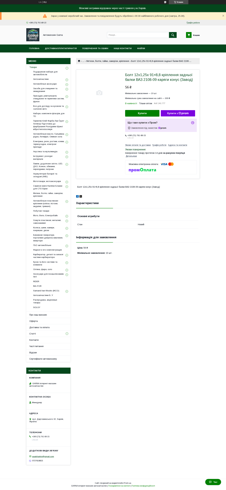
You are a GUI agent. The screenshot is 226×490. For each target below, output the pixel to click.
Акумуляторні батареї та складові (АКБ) (45, 175)
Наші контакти (123, 48)
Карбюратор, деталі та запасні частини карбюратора (48, 255)
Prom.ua (127, 483)
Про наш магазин (38, 315)
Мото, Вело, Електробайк (45, 215)
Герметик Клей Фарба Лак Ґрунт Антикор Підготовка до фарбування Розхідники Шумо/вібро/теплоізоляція (48, 125)
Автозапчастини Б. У (43, 295)
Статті (32, 333)
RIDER (36, 281)
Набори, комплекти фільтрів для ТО (48, 114)
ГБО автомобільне (42, 245)
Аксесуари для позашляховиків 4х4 (48, 275)
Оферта (33, 321)
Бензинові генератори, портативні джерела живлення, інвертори (48, 238)
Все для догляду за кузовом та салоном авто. (48, 107)
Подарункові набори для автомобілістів (45, 73)
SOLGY (36, 307)
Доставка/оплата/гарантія (61, 48)
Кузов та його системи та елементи (45, 263)
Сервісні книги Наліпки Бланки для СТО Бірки (47, 187)
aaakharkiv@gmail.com (43, 456)
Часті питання (36, 346)
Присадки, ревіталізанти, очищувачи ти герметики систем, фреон (48, 98)
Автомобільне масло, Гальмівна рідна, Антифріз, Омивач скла (48, 135)
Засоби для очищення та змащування (45, 89)
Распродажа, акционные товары (45, 301)
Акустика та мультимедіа (45, 151)
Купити (142, 113)
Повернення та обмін (95, 48)
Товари (33, 67)
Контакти (34, 340)
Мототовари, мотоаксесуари (47, 181)
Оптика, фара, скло (42, 269)
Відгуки (33, 352)
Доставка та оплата (39, 327)
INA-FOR (37, 286)
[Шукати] (173, 35)
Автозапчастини (41, 79)
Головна (34, 48)
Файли (141, 48)
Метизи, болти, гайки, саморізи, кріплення (107, 61)
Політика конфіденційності (143, 486)
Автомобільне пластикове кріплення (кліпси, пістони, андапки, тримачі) (45, 203)
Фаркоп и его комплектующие (47, 250)
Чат (215, 482)
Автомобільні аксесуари (45, 84)
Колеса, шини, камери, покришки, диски (44, 228)
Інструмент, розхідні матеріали (42, 157)
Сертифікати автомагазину (43, 359)
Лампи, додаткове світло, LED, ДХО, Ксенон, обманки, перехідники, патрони (48, 166)
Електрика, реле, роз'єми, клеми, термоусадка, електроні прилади (48, 144)
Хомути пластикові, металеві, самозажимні (47, 221)
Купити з (172, 113)
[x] (80, 197)
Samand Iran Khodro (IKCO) (46, 290)
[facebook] (77, 197)
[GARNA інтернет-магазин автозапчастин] (32, 40)
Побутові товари (41, 211)
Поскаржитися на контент (119, 486)
